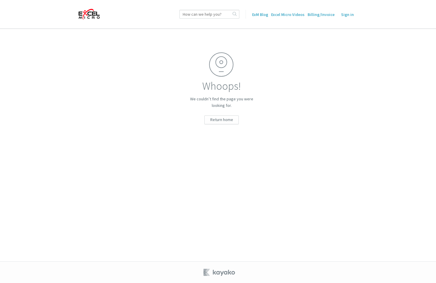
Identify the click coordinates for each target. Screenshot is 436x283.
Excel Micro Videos (288, 14)
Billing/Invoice (321, 14)
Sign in (347, 14)
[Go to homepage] (89, 14)
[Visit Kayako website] (219, 272)
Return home (221, 119)
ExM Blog (260, 14)
